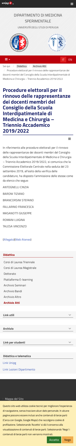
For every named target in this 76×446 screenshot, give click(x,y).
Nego (67, 440)
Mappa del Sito (14, 399)
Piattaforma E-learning (18, 279)
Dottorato (10, 273)
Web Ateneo (23, 239)
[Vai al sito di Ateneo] (19, 42)
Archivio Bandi (13, 291)
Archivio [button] (8, 328)
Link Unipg (9, 363)
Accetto (54, 440)
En (70, 59)
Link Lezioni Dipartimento (19, 369)
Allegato (9, 239)
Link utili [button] (8, 315)
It (63, 59)
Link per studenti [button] (14, 342)
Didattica (9, 255)
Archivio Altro (12, 297)
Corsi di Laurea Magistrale (20, 268)
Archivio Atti (12, 302)
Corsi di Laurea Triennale (19, 262)
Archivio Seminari (15, 285)
